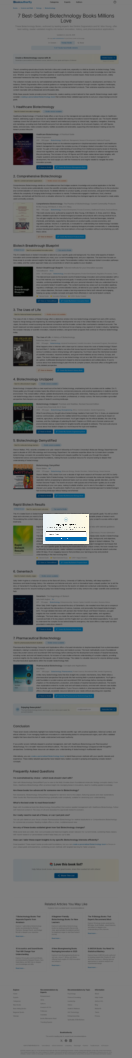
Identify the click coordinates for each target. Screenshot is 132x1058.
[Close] (86, 516)
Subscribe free (65, 539)
